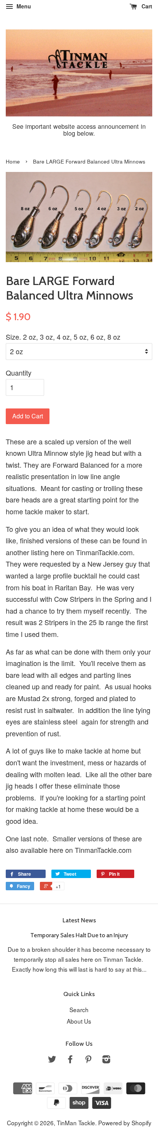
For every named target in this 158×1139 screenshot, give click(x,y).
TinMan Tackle (76, 1122)
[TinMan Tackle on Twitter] (52, 1060)
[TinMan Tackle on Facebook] (70, 1060)
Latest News (79, 920)
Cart (146, 6)
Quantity (18, 373)
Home (13, 161)
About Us (79, 1021)
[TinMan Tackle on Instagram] (106, 1060)
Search (79, 1009)
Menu (23, 6)
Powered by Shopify (124, 1122)
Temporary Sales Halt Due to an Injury (79, 935)
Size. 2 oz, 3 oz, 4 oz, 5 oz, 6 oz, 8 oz (63, 337)
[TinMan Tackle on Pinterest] (88, 1060)
